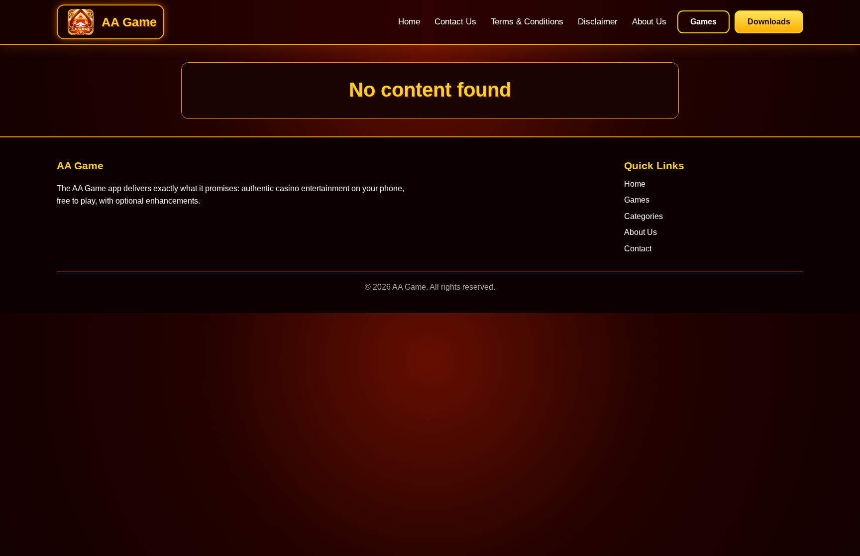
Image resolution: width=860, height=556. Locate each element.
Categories (643, 216)
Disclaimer (598, 21)
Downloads (769, 21)
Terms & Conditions (527, 21)
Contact (637, 248)
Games (703, 21)
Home (409, 21)
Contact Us (455, 21)
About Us (649, 21)
